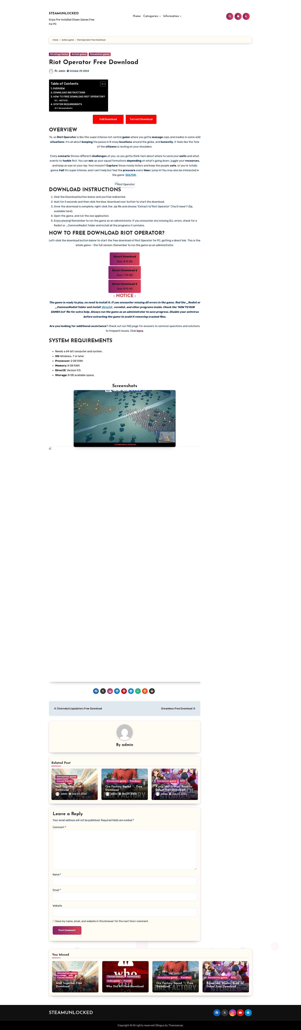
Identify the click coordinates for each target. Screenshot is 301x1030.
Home (137, 16)
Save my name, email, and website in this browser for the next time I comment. (102, 921)
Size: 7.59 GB (124, 273)
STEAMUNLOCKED (64, 13)
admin (62, 71)
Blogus (160, 1025)
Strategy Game (59, 54)
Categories (151, 16)
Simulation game (99, 54)
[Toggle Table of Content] (101, 83)
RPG (182, 781)
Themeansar (175, 1025)
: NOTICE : (63, 100)
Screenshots (65, 108)
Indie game (113, 981)
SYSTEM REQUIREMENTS (67, 104)
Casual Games (65, 781)
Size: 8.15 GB (124, 259)
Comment (59, 827)
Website (57, 905)
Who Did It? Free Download (125, 986)
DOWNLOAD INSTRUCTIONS (69, 92)
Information (171, 16)
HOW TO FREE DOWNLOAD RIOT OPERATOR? (79, 96)
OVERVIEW (59, 88)
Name (57, 874)
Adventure (133, 976)
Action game (79, 54)
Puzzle (127, 981)
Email (57, 890)
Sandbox (135, 781)
